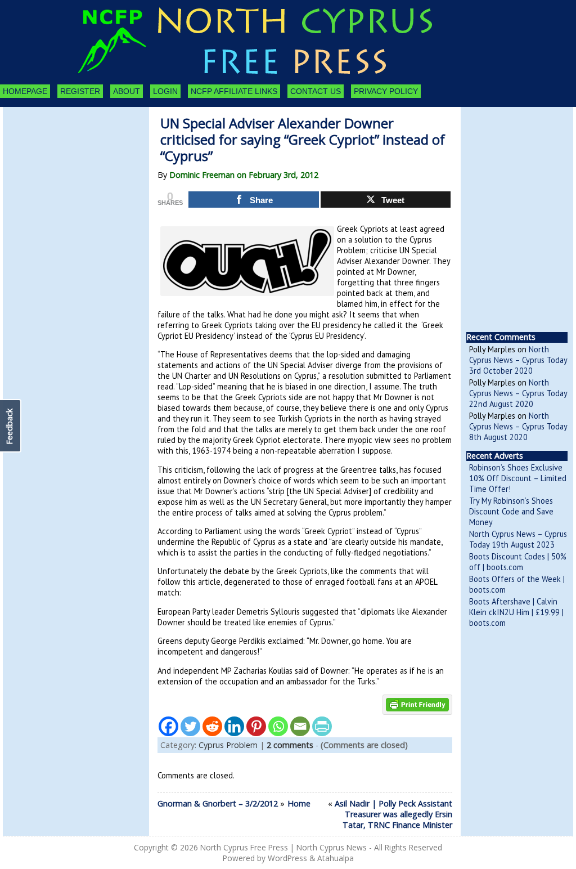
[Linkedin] (234, 726)
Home (298, 803)
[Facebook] (168, 726)
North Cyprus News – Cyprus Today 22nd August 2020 (518, 393)
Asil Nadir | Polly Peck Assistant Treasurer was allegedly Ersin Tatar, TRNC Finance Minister (393, 814)
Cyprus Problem (228, 745)
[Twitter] (190, 726)
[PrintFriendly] (322, 726)
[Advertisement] (64, 169)
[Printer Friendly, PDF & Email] (417, 703)
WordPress (287, 858)
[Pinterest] (256, 726)
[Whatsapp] (278, 726)
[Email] (300, 726)
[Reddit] (212, 726)
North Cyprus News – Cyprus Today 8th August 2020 (518, 426)
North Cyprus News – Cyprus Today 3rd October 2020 (518, 360)
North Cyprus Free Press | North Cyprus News (283, 847)
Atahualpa (335, 858)
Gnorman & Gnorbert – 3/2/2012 (218, 803)
